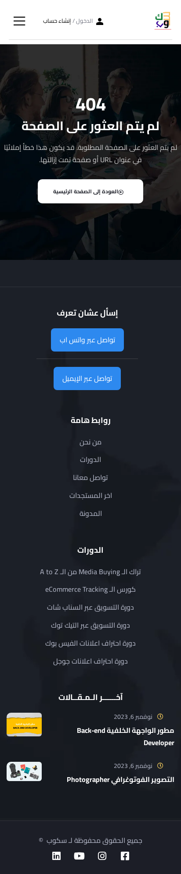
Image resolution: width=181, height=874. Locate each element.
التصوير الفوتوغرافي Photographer (120, 779)
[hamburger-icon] (19, 22)
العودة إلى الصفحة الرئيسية (85, 191)
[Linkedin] (56, 856)
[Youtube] (79, 856)
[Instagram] (102, 856)
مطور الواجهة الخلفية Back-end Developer (125, 736)
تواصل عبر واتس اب (87, 339)
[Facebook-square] (125, 856)
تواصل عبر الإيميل (87, 378)
